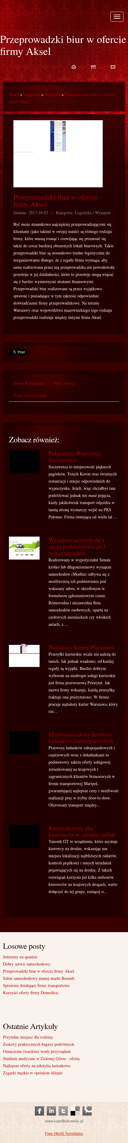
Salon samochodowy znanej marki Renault (38, 978)
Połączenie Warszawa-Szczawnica (75, 456)
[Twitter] (63, 1105)
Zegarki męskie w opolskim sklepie (33, 1073)
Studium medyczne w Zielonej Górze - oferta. (42, 1058)
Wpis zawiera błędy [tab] (30, 395)
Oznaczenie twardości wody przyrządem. (37, 1051)
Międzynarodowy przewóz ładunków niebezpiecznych (81, 737)
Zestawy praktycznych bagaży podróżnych (38, 1044)
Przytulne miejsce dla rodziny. (28, 1037)
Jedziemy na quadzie (20, 957)
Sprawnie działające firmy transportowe (36, 985)
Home (14, 94)
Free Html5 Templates (64, 1133)
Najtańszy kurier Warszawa (81, 647)
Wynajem (52, 94)
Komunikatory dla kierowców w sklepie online (82, 831)
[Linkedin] (51, 1105)
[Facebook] (39, 1105)
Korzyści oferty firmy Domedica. (31, 992)
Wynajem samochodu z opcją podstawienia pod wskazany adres (77, 546)
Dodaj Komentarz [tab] (28, 383)
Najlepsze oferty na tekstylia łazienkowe (37, 1065)
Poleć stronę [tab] (64, 383)
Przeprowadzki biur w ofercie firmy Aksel (55, 200)
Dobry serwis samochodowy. (27, 964)
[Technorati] (87, 1105)
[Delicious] (75, 1105)
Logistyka (32, 94)
